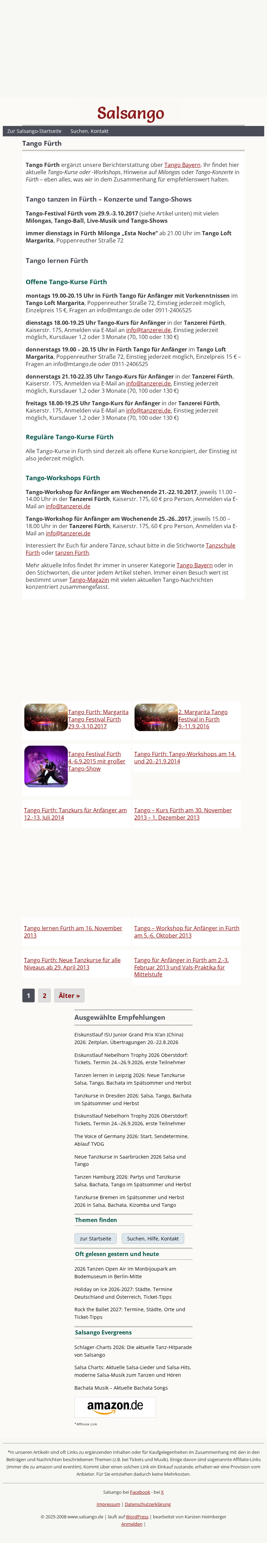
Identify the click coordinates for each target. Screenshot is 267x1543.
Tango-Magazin (89, 580)
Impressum (108, 1504)
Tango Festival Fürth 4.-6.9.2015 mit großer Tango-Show (97, 761)
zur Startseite (95, 1238)
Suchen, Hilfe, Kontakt (153, 1238)
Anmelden (132, 1524)
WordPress (137, 1517)
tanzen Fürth (72, 553)
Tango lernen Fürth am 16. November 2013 (73, 931)
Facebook (140, 1492)
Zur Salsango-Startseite (34, 131)
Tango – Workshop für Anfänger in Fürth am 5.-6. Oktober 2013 (187, 931)
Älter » (69, 995)
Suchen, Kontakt (89, 131)
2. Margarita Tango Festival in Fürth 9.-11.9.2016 (203, 719)
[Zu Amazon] (115, 1416)
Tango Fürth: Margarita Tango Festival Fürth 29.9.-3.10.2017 (98, 719)
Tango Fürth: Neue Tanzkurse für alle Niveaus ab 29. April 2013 (72, 963)
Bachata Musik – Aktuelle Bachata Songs (121, 1387)
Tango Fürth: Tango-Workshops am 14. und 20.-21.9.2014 (185, 757)
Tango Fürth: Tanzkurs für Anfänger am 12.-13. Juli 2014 (75, 813)
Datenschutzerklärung (148, 1504)
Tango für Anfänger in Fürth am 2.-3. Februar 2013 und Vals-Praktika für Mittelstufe (181, 967)
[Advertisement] (133, 50)
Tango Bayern (182, 165)
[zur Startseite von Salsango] (131, 112)
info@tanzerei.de (148, 330)
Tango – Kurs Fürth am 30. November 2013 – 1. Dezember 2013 (183, 813)
